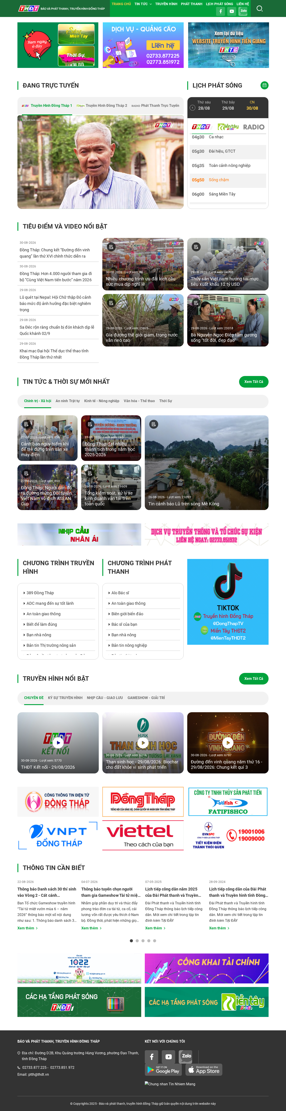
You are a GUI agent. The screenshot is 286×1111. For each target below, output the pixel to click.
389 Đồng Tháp (40, 592)
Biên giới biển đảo (127, 613)
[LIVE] (100, 162)
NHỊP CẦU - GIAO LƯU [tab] (105, 698)
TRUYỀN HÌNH (166, 4)
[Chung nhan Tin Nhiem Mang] (207, 1084)
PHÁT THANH (191, 4)
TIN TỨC (141, 4)
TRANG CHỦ (121, 4)
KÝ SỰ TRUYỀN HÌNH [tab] (65, 698)
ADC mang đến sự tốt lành (50, 603)
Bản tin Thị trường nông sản (51, 645)
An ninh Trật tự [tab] (68, 401)
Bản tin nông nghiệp (129, 645)
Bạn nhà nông (39, 634)
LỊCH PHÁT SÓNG (219, 4)
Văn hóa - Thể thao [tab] (139, 401)
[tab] (47, 106)
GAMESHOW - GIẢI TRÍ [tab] (146, 698)
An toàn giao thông (44, 613)
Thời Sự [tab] (165, 401)
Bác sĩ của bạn (124, 624)
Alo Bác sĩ (120, 592)
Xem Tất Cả (253, 382)
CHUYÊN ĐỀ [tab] (34, 698)
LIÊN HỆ (243, 4)
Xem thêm (25, 928)
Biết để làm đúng (42, 624)
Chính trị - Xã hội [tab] (37, 401)
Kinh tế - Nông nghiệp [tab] (101, 401)
